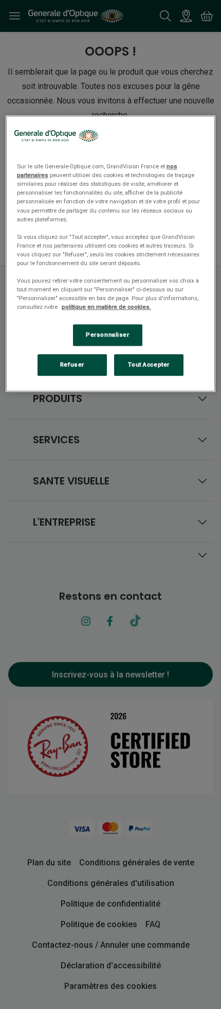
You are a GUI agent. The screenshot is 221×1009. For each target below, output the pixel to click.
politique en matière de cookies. (106, 306)
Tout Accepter (148, 364)
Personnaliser (107, 334)
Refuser (72, 364)
